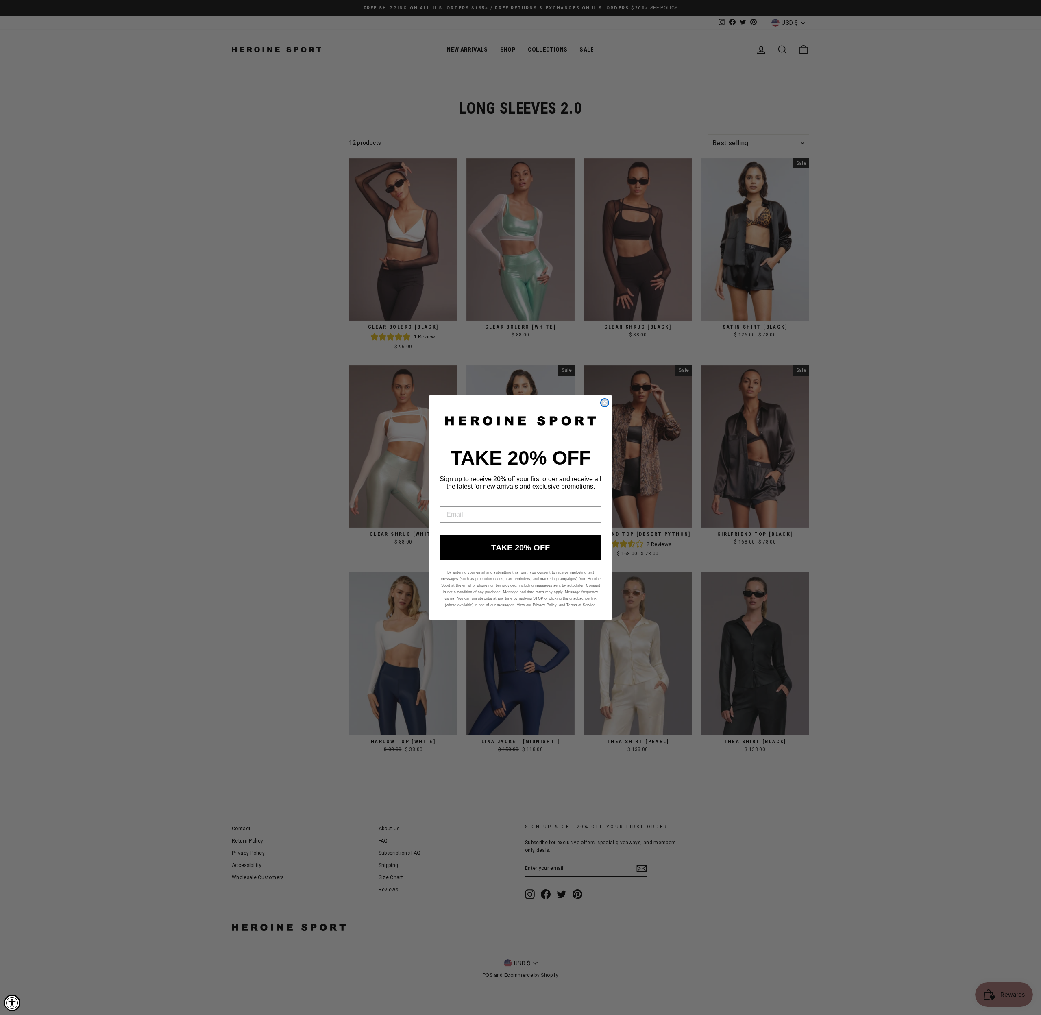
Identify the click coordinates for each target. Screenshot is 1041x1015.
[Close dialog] (605, 403)
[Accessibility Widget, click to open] (12, 1003)
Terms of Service (580, 605)
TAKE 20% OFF (520, 547)
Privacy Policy (545, 605)
